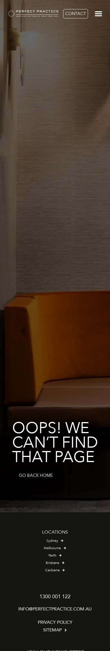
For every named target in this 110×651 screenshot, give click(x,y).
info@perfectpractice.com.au (55, 609)
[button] (99, 14)
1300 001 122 (55, 596)
